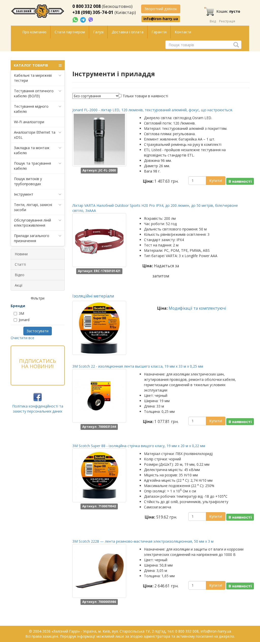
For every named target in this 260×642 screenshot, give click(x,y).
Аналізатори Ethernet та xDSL (34, 135)
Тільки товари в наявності (145, 95)
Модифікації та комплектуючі (197, 308)
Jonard (24, 319)
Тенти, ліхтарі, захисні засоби (33, 207)
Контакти (183, 31)
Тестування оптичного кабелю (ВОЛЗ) (34, 93)
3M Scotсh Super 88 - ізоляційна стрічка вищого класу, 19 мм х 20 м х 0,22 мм (138, 445)
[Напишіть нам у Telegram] (83, 19)
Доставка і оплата (127, 31)
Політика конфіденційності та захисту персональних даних (37, 409)
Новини (21, 254)
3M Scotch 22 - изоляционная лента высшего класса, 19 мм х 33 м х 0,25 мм (137, 366)
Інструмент (23, 194)
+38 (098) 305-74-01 (92, 12)
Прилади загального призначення (31, 238)
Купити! (215, 180)
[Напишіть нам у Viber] (90, 19)
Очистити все (22, 337)
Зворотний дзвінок (160, 8)
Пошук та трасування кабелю (32, 166)
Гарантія (159, 31)
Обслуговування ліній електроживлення (32, 223)
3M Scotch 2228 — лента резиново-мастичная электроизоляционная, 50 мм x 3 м (143, 541)
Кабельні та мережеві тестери (33, 78)
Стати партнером (70, 31)
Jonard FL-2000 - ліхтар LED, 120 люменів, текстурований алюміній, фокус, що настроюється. (152, 109)
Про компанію (34, 31)
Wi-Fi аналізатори (29, 121)
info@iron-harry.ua (160, 19)
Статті (20, 264)
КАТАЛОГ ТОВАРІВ (31, 65)
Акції (19, 285)
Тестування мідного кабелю (31, 109)
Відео (19, 274)
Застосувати (37, 330)
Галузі (98, 31)
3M (21, 313)
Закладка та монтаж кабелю (32, 150)
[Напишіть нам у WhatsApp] (75, 19)
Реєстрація (227, 21)
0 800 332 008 (86, 6)
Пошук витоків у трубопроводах (28, 181)
